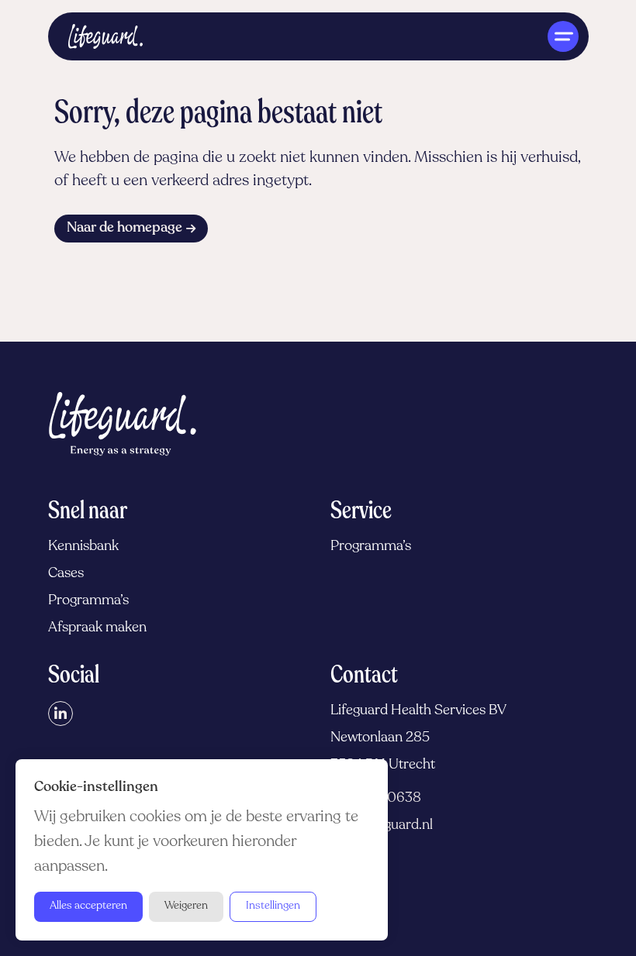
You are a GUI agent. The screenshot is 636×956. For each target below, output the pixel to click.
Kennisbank (83, 547)
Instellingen (273, 906)
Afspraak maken (97, 628)
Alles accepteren (88, 906)
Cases (66, 574)
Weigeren (186, 906)
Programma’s (88, 601)
